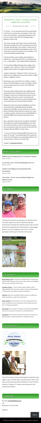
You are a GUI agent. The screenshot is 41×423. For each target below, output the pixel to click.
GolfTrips (4, 295)
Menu (37, 11)
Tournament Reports (16, 143)
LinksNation (5, 314)
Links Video (5, 309)
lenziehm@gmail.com (14, 401)
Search (5, 410)
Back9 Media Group (7, 279)
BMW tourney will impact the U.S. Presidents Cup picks (19, 156)
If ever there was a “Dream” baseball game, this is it (18, 162)
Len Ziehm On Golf (20, 4)
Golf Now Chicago (7, 287)
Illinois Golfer (5, 301)
